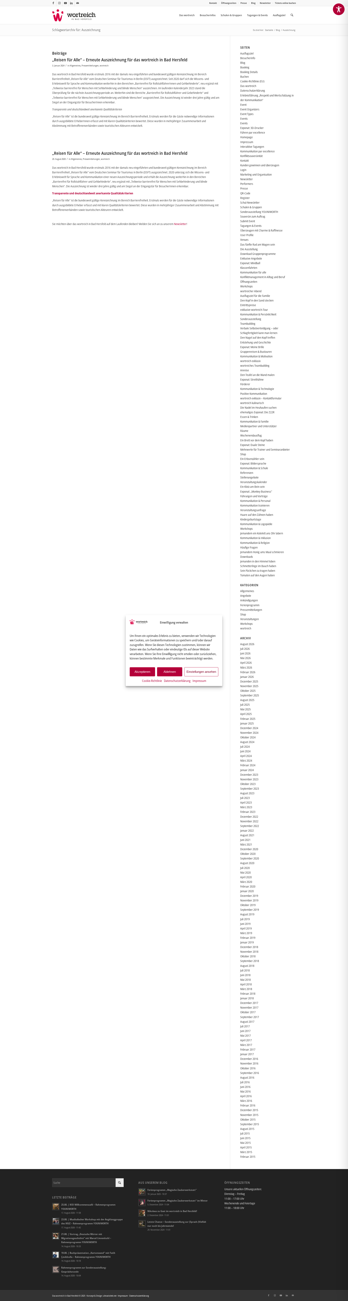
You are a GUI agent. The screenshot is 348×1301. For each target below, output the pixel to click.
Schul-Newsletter (250, 202)
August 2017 (247, 1022)
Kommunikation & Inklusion (255, 538)
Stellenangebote (249, 477)
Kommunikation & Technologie (257, 389)
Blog (253, 2)
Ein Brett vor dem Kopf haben (256, 440)
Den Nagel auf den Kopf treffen (257, 337)
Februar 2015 (247, 1157)
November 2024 (249, 733)
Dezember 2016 (249, 1059)
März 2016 (246, 1101)
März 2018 (246, 989)
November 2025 (249, 686)
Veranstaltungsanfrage (253, 510)
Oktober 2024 (248, 737)
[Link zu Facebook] (53, 3)
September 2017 (249, 1017)
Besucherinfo (247, 58)
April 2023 (246, 802)
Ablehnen (170, 671)
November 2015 (249, 1115)
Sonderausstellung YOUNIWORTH (259, 212)
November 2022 (249, 821)
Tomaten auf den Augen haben (257, 575)
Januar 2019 (247, 942)
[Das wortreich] (76, 15)
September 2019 (249, 910)
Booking (244, 67)
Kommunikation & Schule (254, 468)
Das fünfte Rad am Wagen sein (257, 244)
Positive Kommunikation (253, 394)
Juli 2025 (245, 704)
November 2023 (249, 779)
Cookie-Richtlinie (152, 680)
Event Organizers (249, 109)
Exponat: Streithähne (252, 379)
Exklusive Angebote (251, 258)
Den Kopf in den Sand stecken (256, 300)
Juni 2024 (245, 751)
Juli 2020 (245, 868)
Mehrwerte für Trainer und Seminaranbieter (265, 449)
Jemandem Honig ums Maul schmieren (262, 552)
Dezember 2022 (249, 816)
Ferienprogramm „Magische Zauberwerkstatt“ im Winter (177, 1200)
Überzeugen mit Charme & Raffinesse (261, 230)
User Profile (247, 235)
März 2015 (246, 1152)
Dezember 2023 (249, 775)
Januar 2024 (247, 770)
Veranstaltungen (249, 619)
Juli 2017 (245, 1026)
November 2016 (249, 1063)
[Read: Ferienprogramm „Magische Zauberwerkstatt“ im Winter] (142, 1202)
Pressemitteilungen (90, 65)
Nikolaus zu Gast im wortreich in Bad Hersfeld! (172, 1211)
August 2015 (247, 1129)
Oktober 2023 (248, 784)
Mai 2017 (245, 1035)
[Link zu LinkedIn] (71, 3)
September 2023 (249, 788)
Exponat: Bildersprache (253, 463)
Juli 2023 (245, 798)
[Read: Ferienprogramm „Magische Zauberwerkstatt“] (142, 1191)
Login (243, 170)
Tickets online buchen (285, 2)
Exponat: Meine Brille (252, 347)
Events (244, 118)
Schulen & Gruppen (251, 207)
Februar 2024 (247, 765)
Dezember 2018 (249, 947)
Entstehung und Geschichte (255, 342)
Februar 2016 (247, 1105)
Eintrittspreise (248, 305)
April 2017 (246, 1040)
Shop (243, 454)
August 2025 (247, 700)
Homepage (246, 137)
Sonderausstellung (250, 319)
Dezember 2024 (249, 728)
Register (245, 198)
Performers (246, 184)
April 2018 (246, 984)
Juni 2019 (245, 924)
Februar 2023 (247, 812)
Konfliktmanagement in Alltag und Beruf (262, 277)
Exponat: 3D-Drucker (252, 128)
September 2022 (249, 826)
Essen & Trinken (249, 417)
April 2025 (246, 714)
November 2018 (249, 952)
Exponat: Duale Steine (252, 445)
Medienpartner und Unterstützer (258, 426)
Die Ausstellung (249, 249)
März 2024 (246, 760)
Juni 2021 (245, 840)
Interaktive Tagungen (252, 147)
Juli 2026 (245, 649)
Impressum (199, 680)
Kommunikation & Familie (254, 421)
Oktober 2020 (248, 854)
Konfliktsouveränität (251, 156)
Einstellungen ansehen (201, 671)
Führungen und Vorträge (254, 496)
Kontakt (213, 2)
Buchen (244, 76)
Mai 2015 (245, 1143)
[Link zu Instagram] (59, 3)
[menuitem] (213, 3)
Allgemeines (75, 65)
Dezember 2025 (249, 681)
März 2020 (246, 882)
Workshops (246, 286)
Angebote (245, 596)
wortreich (104, 65)
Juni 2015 (245, 1138)
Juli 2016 (245, 1082)
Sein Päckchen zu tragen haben (257, 571)
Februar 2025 (247, 719)
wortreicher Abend (250, 291)
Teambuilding (247, 324)
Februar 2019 (247, 938)
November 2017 (249, 1007)
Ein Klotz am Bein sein (252, 487)
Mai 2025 (245, 709)
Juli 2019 (245, 919)
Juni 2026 (245, 653)
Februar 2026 (247, 672)
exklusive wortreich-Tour (254, 310)
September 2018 (249, 961)
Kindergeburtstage (250, 519)
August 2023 (247, 793)
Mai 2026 (245, 658)
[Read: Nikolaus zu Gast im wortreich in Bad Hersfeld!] (142, 1213)
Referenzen (246, 473)
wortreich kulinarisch (252, 403)
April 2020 (246, 877)
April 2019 (246, 928)
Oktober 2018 (248, 956)
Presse (243, 2)
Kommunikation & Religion (255, 543)
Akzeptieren (142, 671)
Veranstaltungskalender (253, 482)
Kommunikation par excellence (257, 151)
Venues (244, 240)
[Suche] (292, 15)
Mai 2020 (245, 872)
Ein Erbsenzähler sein (252, 459)
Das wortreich (248, 86)
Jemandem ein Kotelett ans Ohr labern (261, 533)
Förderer (245, 384)
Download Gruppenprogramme (258, 254)
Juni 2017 (245, 1031)
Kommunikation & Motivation (256, 356)
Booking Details (249, 72)
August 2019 (247, 914)
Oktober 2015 (248, 1119)
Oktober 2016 (248, 1068)
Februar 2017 (247, 1049)
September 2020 (249, 858)
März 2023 (246, 807)
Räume (244, 431)
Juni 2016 (245, 1087)
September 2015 (249, 1124)
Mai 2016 (245, 1091)
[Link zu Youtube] (65, 3)
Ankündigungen (249, 600)
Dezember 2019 (249, 896)
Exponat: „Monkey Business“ (256, 491)
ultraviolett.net (109, 1295)
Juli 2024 (245, 746)
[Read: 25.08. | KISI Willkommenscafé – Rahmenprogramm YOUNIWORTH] (55, 1206)
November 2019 (249, 900)
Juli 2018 (245, 970)
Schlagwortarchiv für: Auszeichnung (76, 30)
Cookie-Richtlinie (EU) (252, 81)
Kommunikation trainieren (254, 505)
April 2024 (246, 756)
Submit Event (247, 221)
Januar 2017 (247, 1054)
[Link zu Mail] (78, 3)
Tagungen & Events (251, 226)
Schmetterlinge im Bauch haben (258, 566)
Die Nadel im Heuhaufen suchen (258, 407)
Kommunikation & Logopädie (256, 524)
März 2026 (246, 667)
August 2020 (247, 863)
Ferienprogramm (249, 605)
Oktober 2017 (248, 1012)
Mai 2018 (245, 980)
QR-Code (245, 193)
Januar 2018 (247, 998)
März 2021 (246, 844)
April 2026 (246, 663)
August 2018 (247, 966)
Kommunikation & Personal (255, 501)
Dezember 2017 (249, 1003)
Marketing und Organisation (256, 174)
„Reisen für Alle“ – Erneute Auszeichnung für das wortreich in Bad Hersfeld (119, 60)
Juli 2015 (245, 1133)
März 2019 (246, 933)
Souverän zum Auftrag (252, 216)
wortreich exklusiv (250, 361)
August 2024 (247, 742)
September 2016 (249, 1073)
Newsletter (265, 2)
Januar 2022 (247, 830)
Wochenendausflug (251, 435)
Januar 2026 (247, 677)
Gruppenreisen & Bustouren (256, 352)
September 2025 (249, 695)
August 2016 (247, 1077)
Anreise (244, 370)
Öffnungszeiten (228, 2)
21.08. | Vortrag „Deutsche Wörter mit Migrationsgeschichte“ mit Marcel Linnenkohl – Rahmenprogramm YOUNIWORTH (86, 1238)
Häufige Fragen (249, 547)
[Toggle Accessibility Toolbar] (338, 9)
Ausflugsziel (247, 53)
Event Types (247, 114)
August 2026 (247, 644)
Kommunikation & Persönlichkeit (258, 314)
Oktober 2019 (248, 905)
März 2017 (246, 1045)
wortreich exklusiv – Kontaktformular (261, 398)
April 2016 (246, 1096)
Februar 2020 (247, 886)
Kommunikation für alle (253, 272)
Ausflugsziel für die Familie (255, 296)
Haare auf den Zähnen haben (256, 515)
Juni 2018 (245, 975)
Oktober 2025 (248, 691)
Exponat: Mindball (250, 263)
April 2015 (246, 1147)
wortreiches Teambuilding (254, 365)
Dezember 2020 (249, 849)
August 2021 (247, 835)
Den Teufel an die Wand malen (257, 375)
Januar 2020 (247, 891)
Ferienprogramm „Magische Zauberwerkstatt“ (172, 1189)
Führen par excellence (252, 132)
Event (243, 105)
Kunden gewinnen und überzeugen (259, 165)
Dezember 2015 (249, 1110)
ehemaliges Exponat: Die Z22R (257, 412)
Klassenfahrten (248, 268)
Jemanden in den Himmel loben (257, 561)
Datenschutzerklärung (177, 680)
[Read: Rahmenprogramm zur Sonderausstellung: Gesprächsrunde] (55, 1269)
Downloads (246, 557)
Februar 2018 (247, 993)
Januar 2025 (247, 723)
